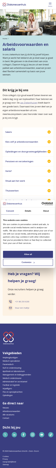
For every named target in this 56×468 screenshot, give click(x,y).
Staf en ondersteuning (12, 368)
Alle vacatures (8, 414)
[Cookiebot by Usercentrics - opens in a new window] (41, 203)
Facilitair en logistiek (11, 385)
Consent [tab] (10, 211)
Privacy (5, 459)
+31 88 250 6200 (22, 301)
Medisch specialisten (11, 361)
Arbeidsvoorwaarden (11, 411)
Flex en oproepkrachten (13, 392)
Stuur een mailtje (22, 308)
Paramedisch (8, 364)
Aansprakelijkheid (9, 462)
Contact (6, 418)
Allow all (28, 254)
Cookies (6, 456)
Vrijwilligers (7, 388)
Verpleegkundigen (10, 357)
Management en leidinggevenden (17, 374)
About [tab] (46, 211)
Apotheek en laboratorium (14, 371)
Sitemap (6, 464)
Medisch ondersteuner (12, 378)
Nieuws (6, 407)
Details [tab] (28, 211)
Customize (26, 262)
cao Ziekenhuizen (29, 102)
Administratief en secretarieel (15, 381)
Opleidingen (8, 395)
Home (5, 39)
